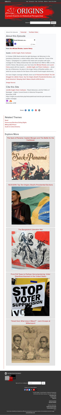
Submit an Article (52, 401)
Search (27, 23)
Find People (40, 1)
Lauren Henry (28, 48)
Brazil (6, 120)
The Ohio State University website (8, 1)
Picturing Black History (51, 408)
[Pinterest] (36, 110)
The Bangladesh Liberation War (30, 229)
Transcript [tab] (23, 32)
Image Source (10, 82)
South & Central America (12, 127)
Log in (55, 409)
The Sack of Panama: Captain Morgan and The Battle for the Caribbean (30, 139)
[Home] (30, 12)
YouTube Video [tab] (33, 32)
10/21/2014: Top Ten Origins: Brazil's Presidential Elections (30, 185)
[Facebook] (25, 110)
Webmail (46, 1)
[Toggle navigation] (54, 25)
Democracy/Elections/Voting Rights (16, 122)
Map (36, 1)
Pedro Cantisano (26, 53)
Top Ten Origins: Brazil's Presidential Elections (38, 77)
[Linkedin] (29, 110)
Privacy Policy (53, 396)
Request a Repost (52, 402)
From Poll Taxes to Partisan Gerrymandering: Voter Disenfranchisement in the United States (30, 275)
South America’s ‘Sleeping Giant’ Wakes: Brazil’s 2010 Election (25, 79)
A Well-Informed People (51, 406)
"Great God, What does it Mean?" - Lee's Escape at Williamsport (30, 322)
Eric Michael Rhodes (16, 48)
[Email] (39, 110)
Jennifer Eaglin (15, 53)
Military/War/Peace (10, 125)
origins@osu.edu (52, 395)
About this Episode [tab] (12, 32)
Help (27, 1)
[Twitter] (32, 110)
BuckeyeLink (31, 1)
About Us (54, 398)
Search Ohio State (52, 1)
